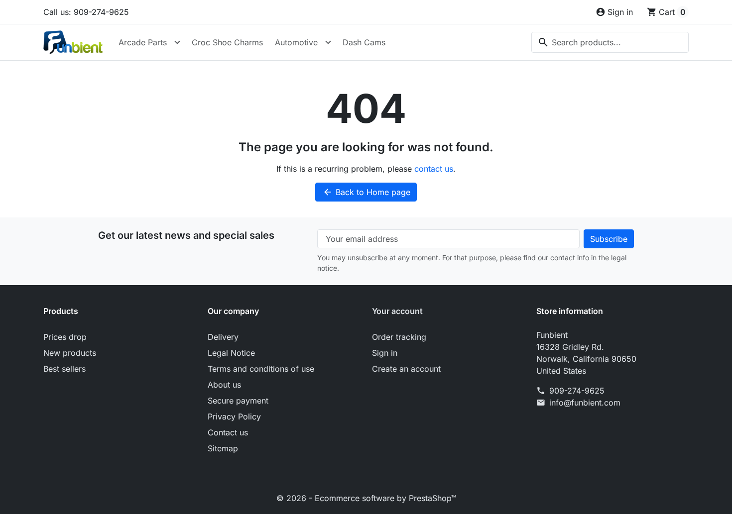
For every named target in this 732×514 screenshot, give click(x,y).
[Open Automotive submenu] (328, 42)
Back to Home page (366, 192)
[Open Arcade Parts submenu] (177, 42)
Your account (397, 311)
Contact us (228, 432)
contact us (433, 169)
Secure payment (238, 401)
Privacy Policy (234, 416)
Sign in (384, 353)
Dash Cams (364, 42)
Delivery (223, 337)
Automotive (296, 42)
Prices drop (65, 337)
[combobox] (610, 42)
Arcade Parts (143, 42)
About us (224, 385)
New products (69, 353)
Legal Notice (231, 353)
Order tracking (399, 337)
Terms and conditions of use (261, 369)
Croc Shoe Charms (227, 42)
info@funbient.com (584, 403)
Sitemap (223, 448)
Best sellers (64, 369)
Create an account (406, 369)
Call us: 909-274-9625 (86, 12)
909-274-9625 (577, 391)
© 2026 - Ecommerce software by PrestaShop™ (366, 498)
